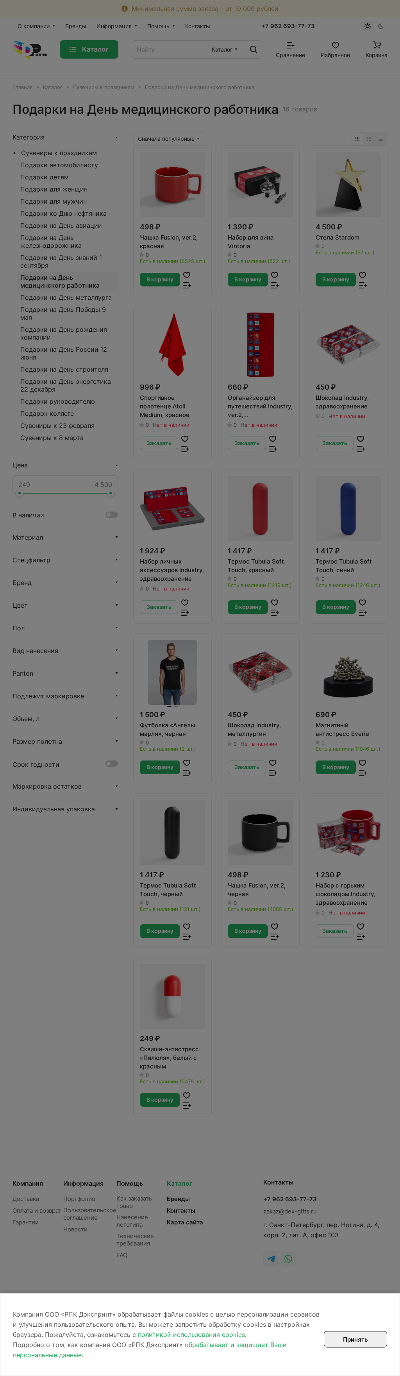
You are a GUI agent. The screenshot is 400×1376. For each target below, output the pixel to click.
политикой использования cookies (191, 1334)
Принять (355, 1339)
